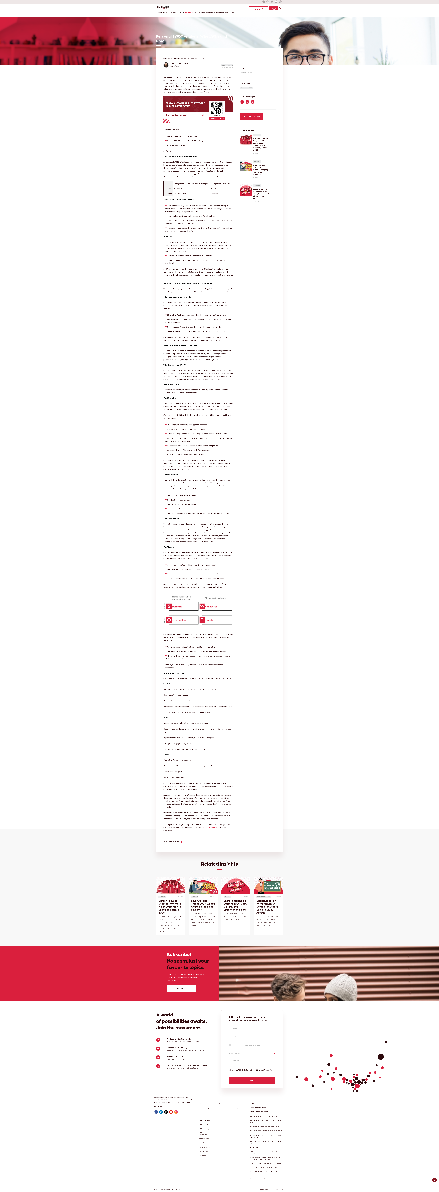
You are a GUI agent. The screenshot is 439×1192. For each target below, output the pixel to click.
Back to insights (171, 842)
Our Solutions (170, 12)
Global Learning (204, 1129)
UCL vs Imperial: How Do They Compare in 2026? (264, 1167)
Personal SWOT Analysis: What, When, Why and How (188, 141)
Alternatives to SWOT (176, 145)
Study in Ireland (219, 1124)
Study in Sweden (219, 1140)
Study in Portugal (219, 1132)
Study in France (235, 1116)
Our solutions (204, 1120)
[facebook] (263, 1)
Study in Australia (219, 1108)
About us (202, 1103)
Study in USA (234, 1144)
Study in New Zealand (237, 1128)
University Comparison (258, 1107)
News (203, 12)
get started (249, 116)
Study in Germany (235, 1120)
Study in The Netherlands (238, 1140)
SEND (252, 1080)
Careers (197, 12)
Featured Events (204, 1147)
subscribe (181, 988)
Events (181, 12)
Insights (188, 12)
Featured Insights (175, 58)
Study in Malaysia (219, 1128)
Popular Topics (203, 1151)
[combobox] (236, 1045)
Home (165, 58)
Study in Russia (234, 1132)
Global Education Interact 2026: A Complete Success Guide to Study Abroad (267, 907)
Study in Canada (219, 1112)
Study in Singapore (219, 1136)
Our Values (202, 1112)
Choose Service (235, 1053)
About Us (161, 12)
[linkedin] (267, 1)
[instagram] (280, 1)
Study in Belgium (235, 1108)
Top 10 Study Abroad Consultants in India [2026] (264, 1116)
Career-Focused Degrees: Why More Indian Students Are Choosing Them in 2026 (169, 907)
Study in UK (217, 1144)
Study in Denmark (235, 1112)
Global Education (204, 1125)
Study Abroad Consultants (259, 1111)
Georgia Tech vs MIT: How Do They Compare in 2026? (265, 1163)
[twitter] (272, 1)
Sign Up (274, 8)
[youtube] (276, 1)
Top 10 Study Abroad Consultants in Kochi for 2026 (264, 1126)
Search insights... (246, 72)
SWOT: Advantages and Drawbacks (182, 136)
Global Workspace (204, 1138)
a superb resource (209, 827)
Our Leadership (204, 1108)
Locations (220, 12)
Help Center (229, 12)
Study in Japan (234, 1124)
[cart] (280, 8)
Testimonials (210, 12)
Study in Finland (219, 1120)
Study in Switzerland (236, 1136)
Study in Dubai (218, 1116)
